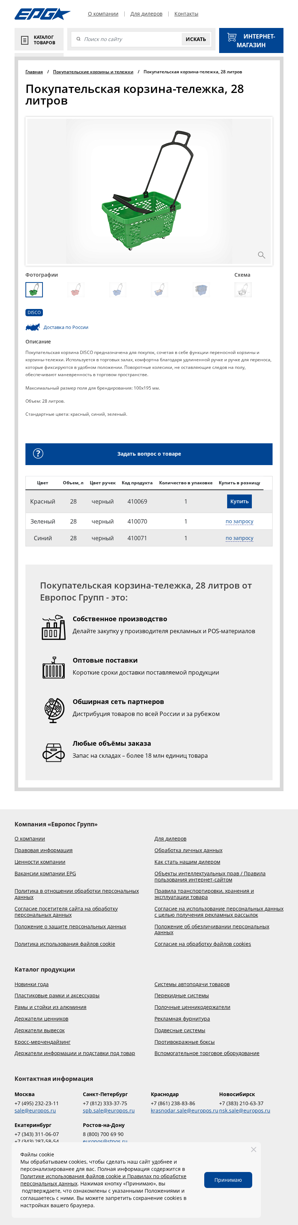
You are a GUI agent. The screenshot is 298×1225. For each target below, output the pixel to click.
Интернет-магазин (256, 40)
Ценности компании (40, 862)
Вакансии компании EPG (45, 874)
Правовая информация (44, 850)
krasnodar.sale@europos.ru (183, 1110)
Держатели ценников (41, 1019)
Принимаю (228, 1179)
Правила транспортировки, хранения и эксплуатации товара (204, 894)
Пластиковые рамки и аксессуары (57, 996)
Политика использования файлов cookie (65, 944)
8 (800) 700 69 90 (103, 1134)
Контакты (186, 14)
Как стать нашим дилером (187, 862)
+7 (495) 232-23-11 (37, 1103)
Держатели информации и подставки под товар (75, 1053)
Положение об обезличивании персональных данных (211, 930)
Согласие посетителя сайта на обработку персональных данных (66, 912)
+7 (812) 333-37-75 (105, 1103)
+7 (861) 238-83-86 (173, 1103)
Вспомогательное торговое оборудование (206, 1053)
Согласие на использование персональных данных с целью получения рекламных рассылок (218, 912)
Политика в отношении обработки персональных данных (77, 894)
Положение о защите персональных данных (70, 927)
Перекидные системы (181, 996)
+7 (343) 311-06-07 (37, 1134)
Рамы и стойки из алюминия (50, 1007)
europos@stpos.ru (105, 1141)
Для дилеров (146, 14)
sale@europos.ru (35, 1110)
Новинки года (32, 984)
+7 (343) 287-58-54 (37, 1141)
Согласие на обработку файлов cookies (202, 944)
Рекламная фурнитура (182, 1019)
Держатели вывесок (40, 1030)
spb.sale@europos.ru (109, 1110)
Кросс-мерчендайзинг (43, 1042)
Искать (196, 39)
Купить (239, 501)
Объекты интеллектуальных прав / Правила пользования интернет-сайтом (210, 877)
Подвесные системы (179, 1030)
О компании (103, 14)
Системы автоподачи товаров (192, 984)
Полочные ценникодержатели (192, 1007)
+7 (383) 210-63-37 (241, 1103)
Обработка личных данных (188, 850)
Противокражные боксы (184, 1042)
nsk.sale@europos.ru (244, 1110)
